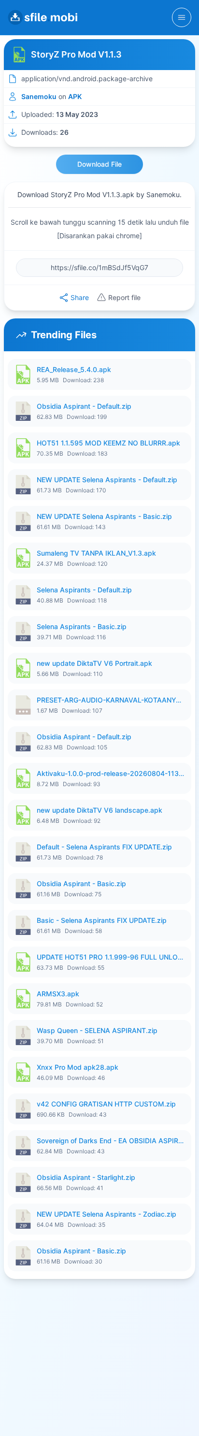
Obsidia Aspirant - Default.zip (84, 406)
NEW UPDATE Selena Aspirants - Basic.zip (104, 516)
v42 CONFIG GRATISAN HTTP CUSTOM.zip (106, 1104)
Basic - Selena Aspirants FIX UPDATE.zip (102, 920)
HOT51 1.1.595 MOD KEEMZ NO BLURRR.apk (108, 443)
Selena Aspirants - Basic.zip (82, 626)
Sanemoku (39, 96)
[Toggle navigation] (181, 17)
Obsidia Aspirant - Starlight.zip (86, 1177)
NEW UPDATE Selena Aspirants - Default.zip (107, 479)
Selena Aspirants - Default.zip (84, 590)
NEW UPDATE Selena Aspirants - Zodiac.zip (106, 1214)
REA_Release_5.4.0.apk (74, 369)
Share (80, 297)
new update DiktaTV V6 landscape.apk (99, 810)
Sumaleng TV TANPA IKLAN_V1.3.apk (96, 553)
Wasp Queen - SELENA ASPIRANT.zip (97, 1030)
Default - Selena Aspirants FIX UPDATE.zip (104, 847)
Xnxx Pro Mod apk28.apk (77, 1067)
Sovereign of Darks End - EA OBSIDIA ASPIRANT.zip (111, 1140)
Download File (99, 164)
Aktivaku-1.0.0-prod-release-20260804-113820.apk (111, 773)
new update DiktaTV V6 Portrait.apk (94, 663)
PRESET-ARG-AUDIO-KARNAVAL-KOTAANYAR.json (111, 700)
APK (75, 96)
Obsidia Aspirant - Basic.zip (81, 883)
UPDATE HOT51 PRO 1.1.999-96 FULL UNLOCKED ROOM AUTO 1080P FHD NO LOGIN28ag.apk (111, 957)
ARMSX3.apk (58, 994)
